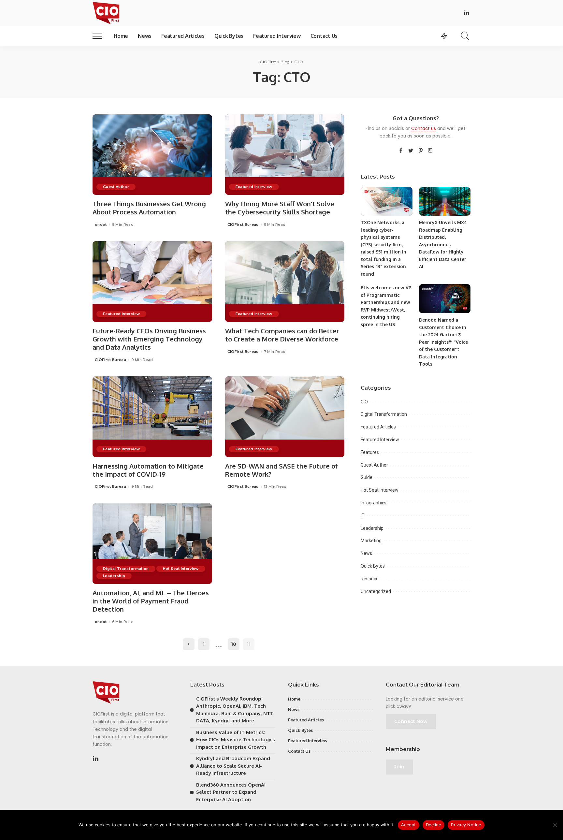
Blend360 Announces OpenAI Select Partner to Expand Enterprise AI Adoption (231, 792)
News (366, 553)
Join (399, 767)
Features (370, 452)
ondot (101, 224)
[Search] (465, 36)
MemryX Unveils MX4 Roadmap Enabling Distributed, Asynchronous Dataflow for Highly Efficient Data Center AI (443, 244)
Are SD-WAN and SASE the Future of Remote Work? (281, 470)
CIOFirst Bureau (243, 224)
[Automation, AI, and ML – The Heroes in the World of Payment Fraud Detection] (152, 543)
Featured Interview (254, 186)
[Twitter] (411, 151)
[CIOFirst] (106, 13)
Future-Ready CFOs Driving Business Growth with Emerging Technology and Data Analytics (149, 338)
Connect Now (410, 721)
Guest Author (116, 186)
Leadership (114, 575)
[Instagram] (430, 151)
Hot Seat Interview (181, 568)
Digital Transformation (126, 568)
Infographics (373, 502)
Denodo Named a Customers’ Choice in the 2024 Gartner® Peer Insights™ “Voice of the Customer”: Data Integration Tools (443, 342)
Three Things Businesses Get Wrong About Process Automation (149, 207)
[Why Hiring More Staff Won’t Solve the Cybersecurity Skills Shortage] (285, 154)
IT (363, 515)
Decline (433, 824)
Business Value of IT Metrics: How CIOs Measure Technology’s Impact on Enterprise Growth (235, 739)
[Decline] (555, 825)
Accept (408, 824)
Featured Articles (378, 426)
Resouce (370, 578)
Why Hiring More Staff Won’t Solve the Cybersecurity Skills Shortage (279, 207)
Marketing (371, 540)
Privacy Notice (466, 824)
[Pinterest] (421, 151)
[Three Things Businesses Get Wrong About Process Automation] (152, 154)
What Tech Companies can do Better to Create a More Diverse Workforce (282, 334)
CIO (364, 401)
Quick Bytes (373, 566)
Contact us (423, 128)
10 (233, 644)
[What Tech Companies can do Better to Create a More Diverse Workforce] (285, 281)
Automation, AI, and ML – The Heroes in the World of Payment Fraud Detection (151, 600)
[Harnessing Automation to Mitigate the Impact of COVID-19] (152, 416)
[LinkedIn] (466, 13)
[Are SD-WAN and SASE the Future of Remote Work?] (285, 416)
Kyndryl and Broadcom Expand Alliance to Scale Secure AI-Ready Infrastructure (233, 765)
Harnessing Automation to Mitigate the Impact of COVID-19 (148, 470)
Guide (366, 477)
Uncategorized (376, 591)
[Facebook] (401, 151)
